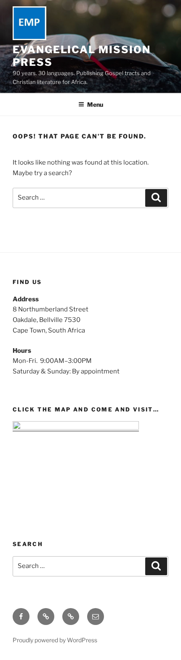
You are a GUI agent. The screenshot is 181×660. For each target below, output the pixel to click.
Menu (95, 104)
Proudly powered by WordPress (55, 640)
